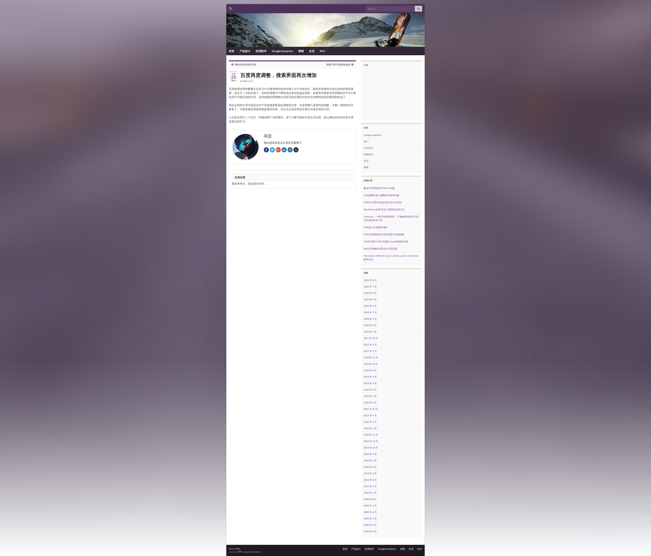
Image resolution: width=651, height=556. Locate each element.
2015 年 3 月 (370, 421)
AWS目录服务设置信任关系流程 (380, 248)
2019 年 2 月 (370, 299)
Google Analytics (282, 51)
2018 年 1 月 (370, 331)
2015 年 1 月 (370, 428)
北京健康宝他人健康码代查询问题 (381, 195)
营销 (301, 51)
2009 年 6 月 (370, 512)
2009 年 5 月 (370, 518)
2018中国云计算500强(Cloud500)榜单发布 (386, 241)
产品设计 (245, 51)
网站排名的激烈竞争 (245, 64)
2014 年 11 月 (371, 441)
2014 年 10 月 (371, 447)
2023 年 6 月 (370, 280)
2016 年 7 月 (370, 376)
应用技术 (261, 51)
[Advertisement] (392, 93)
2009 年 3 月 (370, 531)
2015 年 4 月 (370, 415)
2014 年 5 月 (370, 460)
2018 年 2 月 (370, 325)
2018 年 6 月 (370, 318)
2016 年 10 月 (371, 363)
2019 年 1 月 (370, 305)
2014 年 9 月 (370, 454)
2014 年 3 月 (370, 466)
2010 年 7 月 (370, 492)
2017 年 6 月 (370, 344)
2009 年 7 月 (370, 505)
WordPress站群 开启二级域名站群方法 (384, 209)
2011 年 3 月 (370, 486)
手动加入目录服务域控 (375, 227)
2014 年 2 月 (370, 473)
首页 (231, 51)
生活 (311, 51)
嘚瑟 (245, 81)
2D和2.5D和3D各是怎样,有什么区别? (383, 202)
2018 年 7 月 (370, 312)
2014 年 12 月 (371, 434)
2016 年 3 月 (370, 389)
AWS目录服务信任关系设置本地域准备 (384, 234)
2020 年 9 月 (370, 293)
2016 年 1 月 (370, 402)
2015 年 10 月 (371, 409)
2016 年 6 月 (370, 383)
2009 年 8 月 (370, 499)
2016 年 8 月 (370, 370)
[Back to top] (643, 548)
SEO (322, 51)
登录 (261, 183)
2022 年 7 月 (370, 286)
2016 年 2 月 (370, 396)
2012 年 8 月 (370, 479)
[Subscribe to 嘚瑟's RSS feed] (230, 7)
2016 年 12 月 (371, 357)
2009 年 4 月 (370, 524)
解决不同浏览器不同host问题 (379, 188)
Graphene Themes (252, 552)
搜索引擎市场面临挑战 (338, 64)
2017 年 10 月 (371, 338)
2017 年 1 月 (370, 351)
